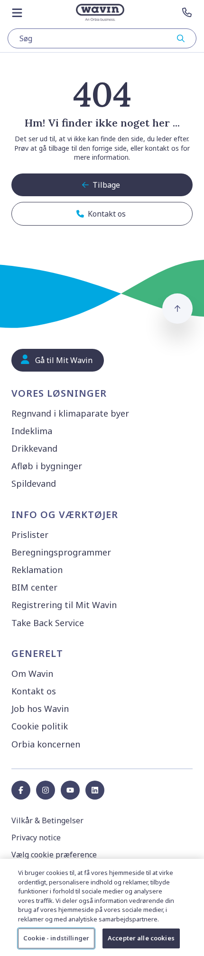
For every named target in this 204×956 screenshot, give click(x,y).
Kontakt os (33, 691)
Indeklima (31, 431)
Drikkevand (34, 448)
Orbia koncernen (45, 744)
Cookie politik (39, 726)
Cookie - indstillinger (56, 938)
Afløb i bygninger (46, 466)
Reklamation (37, 569)
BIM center (34, 587)
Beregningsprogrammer (61, 552)
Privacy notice (36, 837)
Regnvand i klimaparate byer (70, 413)
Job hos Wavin (40, 708)
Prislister (29, 534)
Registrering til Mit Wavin (64, 604)
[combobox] (102, 38)
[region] (102, 907)
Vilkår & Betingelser (47, 820)
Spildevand (33, 483)
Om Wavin (32, 673)
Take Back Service (47, 622)
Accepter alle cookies (141, 938)
